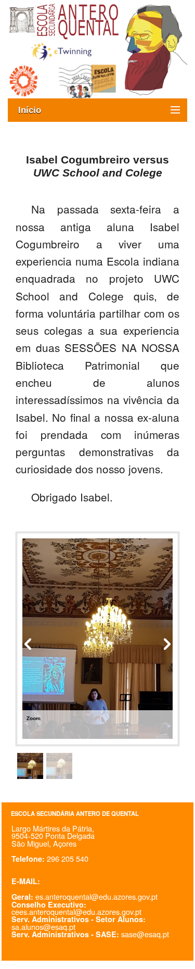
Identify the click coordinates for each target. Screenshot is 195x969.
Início (35, 110)
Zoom (34, 718)
